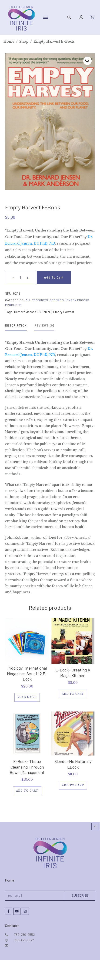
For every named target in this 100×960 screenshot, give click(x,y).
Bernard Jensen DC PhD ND (33, 312)
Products (13, 304)
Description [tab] (16, 325)
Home (9, 880)
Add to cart (54, 277)
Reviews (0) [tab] (44, 325)
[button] (87, 61)
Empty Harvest (63, 312)
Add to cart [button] (73, 693)
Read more (27, 697)
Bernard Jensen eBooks (69, 300)
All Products (37, 300)
